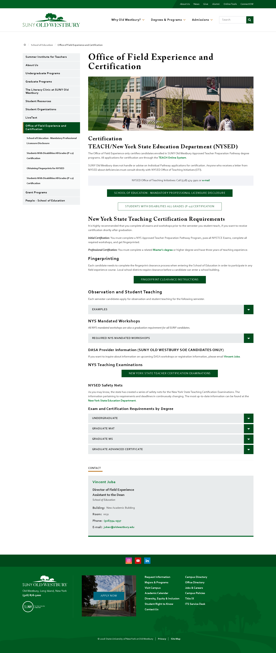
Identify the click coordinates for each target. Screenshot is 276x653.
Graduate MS (102, 439)
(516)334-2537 (112, 520)
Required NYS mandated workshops (121, 338)
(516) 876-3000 (32, 595)
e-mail (206, 180)
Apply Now (109, 595)
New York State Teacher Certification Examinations (170, 373)
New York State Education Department (112, 400)
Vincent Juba (232, 356)
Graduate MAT (103, 428)
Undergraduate (105, 418)
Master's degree (163, 250)
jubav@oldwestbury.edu (119, 527)
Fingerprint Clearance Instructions (170, 279)
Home (25, 45)
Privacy (162, 639)
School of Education (42, 45)
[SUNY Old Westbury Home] (51, 20)
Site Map (175, 639)
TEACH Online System (172, 157)
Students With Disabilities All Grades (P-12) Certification (169, 206)
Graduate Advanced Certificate (117, 449)
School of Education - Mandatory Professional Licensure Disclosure (170, 193)
